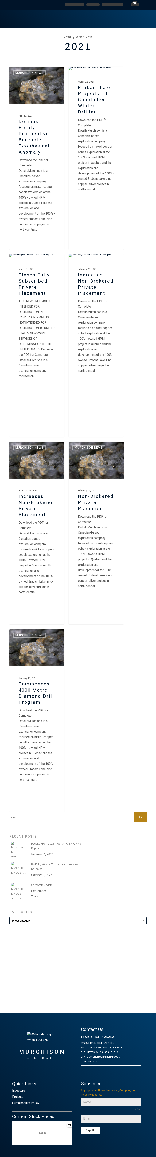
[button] (144, 19)
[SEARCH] (140, 817)
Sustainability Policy (25, 1103)
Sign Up (90, 1130)
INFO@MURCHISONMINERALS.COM (102, 1057)
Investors (18, 1090)
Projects (17, 1097)
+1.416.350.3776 (92, 1061)
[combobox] (78, 920)
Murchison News (29, 72)
